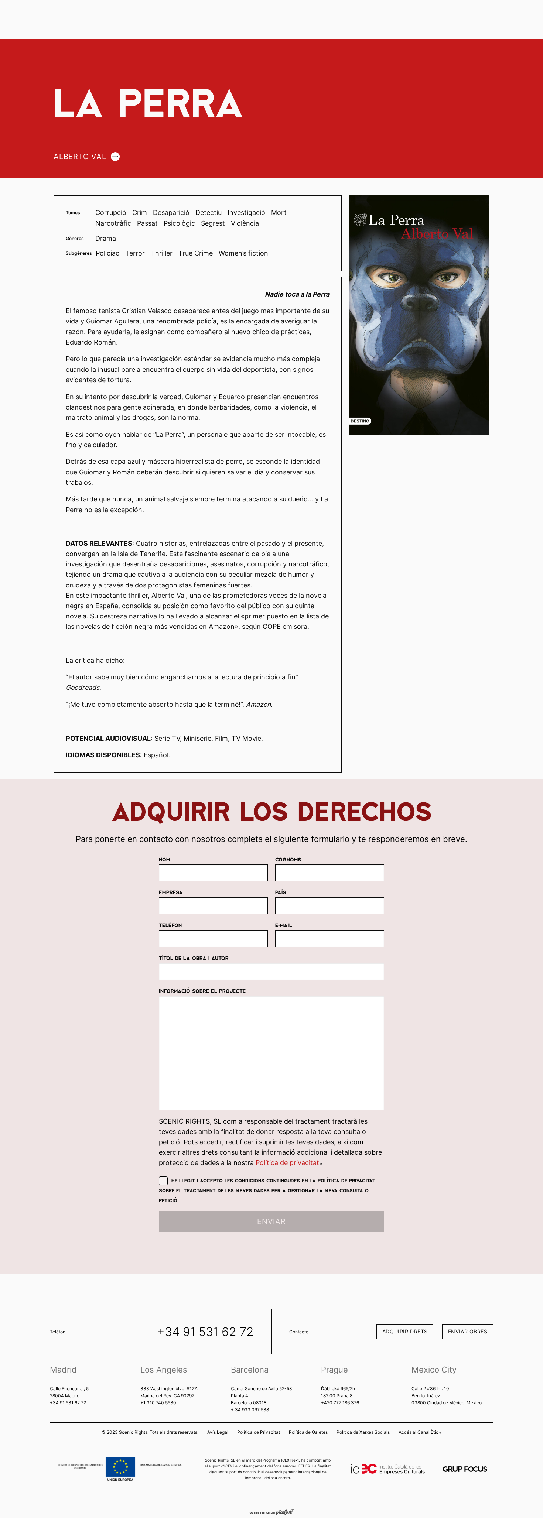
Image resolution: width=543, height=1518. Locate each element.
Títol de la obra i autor (194, 958)
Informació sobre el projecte (202, 990)
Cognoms (288, 859)
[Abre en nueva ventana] (465, 1469)
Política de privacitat (289, 1162)
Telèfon (170, 925)
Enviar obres (468, 1331)
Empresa (171, 892)
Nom (164, 859)
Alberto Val (80, 156)
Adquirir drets (405, 1331)
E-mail (283, 925)
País (280, 892)
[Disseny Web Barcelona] (271, 1511)
